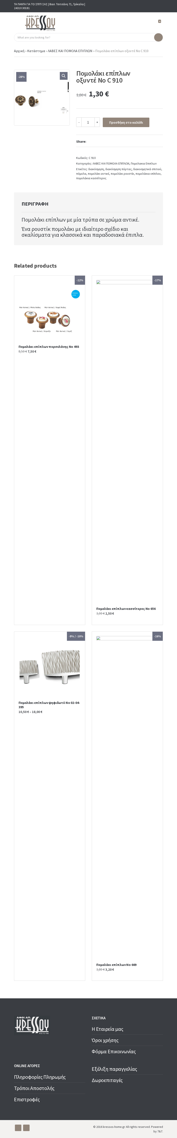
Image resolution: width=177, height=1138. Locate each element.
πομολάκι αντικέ (98, 174)
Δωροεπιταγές (107, 1080)
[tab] (35, 204)
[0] (157, 23)
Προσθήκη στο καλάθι (126, 122)
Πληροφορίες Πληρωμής (40, 1077)
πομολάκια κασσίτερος (91, 178)
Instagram (159, 6)
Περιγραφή (35, 203)
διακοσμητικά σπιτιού (147, 169)
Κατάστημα (36, 51)
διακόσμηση (96, 169)
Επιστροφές (27, 1099)
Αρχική (19, 51)
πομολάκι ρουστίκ (122, 174)
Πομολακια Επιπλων (144, 163)
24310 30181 (22, 8)
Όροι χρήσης (105, 1040)
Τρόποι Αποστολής (34, 1088)
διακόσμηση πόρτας (118, 169)
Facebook (152, 6)
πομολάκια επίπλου (148, 174)
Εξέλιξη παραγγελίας (114, 1069)
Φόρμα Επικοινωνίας (114, 1051)
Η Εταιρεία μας (107, 1029)
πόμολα (81, 174)
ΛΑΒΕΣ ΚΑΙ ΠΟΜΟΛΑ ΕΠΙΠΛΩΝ (70, 51)
